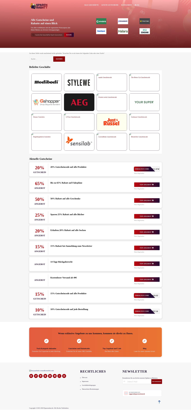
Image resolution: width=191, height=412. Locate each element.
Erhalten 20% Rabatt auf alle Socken (68, 230)
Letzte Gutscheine (109, 5)
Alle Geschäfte (91, 5)
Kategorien (126, 5)
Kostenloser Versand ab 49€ (63, 277)
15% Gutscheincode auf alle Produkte (68, 293)
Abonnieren (156, 381)
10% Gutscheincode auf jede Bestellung (69, 309)
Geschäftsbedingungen (89, 385)
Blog (137, 5)
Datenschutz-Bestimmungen (90, 389)
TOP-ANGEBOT (146, 184)
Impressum (85, 381)
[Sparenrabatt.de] (39, 6)
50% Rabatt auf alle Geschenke (65, 198)
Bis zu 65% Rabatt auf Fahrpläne (66, 183)
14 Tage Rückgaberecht (61, 262)
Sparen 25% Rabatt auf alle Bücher (67, 214)
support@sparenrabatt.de (137, 394)
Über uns (84, 377)
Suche (69, 35)
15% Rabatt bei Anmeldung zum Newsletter (71, 246)
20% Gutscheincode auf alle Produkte (68, 167)
